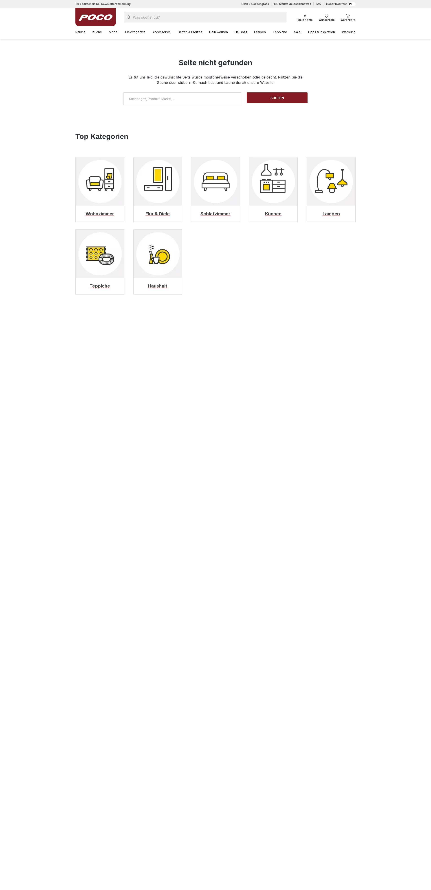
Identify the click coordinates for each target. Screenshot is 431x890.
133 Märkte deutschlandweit (292, 4)
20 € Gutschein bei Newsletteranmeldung (103, 4)
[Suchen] (128, 17)
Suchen (277, 98)
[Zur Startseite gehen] (95, 17)
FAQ (318, 4)
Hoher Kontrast (336, 4)
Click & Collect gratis (255, 4)
